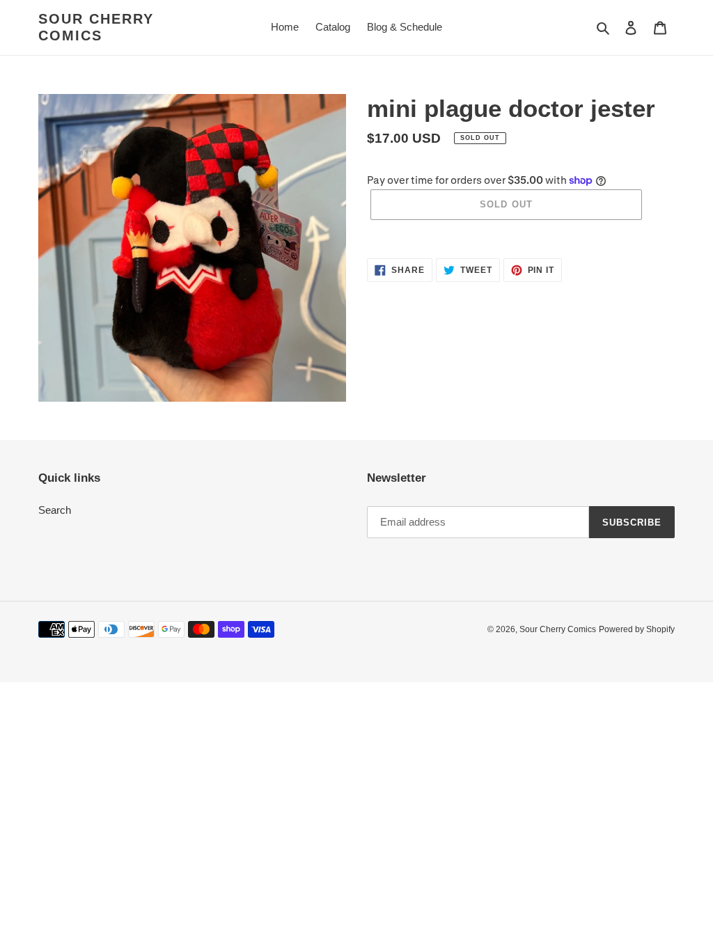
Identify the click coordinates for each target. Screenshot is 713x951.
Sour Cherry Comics (96, 27)
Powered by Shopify (637, 629)
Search (54, 510)
